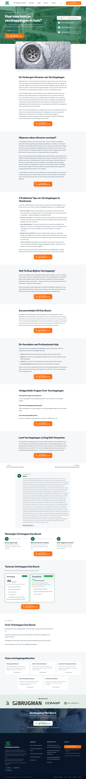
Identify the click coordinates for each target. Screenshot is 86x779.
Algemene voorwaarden (58, 777)
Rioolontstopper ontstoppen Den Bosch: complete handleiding (53, 752)
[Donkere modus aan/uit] (61, 3)
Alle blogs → (50, 762)
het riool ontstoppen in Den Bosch (40, 114)
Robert (9, 30)
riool (25, 242)
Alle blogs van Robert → (28, 525)
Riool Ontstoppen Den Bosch (36, 753)
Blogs (39, 3)
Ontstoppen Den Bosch (20, 3)
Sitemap (79, 777)
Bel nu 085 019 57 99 (71, 746)
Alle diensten (33, 760)
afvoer (50, 95)
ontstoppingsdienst (54, 277)
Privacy (65, 777)
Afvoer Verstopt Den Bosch (36, 745)
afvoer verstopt (38, 177)
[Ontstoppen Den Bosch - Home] (7, 3)
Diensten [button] (31, 3)
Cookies (69, 777)
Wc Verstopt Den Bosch (35, 757)
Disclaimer (75, 777)
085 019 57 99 (22, 291)
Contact (53, 3)
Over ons (46, 3)
